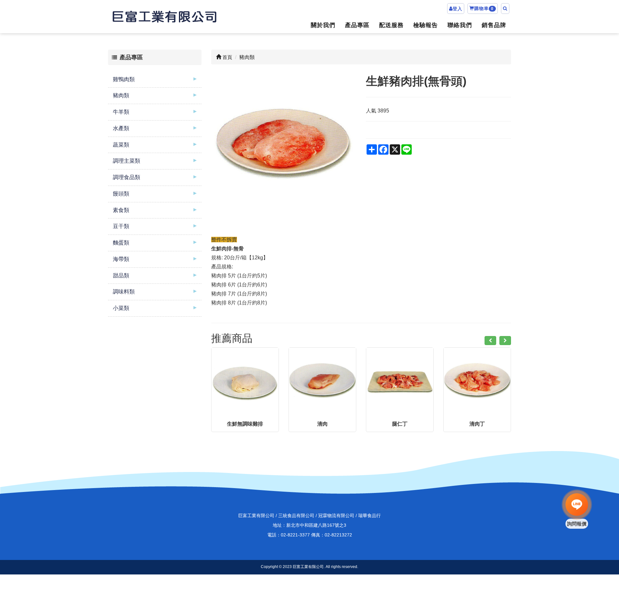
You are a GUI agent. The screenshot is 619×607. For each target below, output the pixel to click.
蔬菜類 (121, 145)
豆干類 (121, 226)
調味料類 (124, 292)
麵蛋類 (121, 243)
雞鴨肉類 (124, 79)
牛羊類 (121, 112)
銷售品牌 (494, 25)
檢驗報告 (425, 25)
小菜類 (121, 308)
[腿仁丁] (399, 381)
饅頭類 (121, 194)
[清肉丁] (477, 381)
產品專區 (357, 25)
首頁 (226, 57)
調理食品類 (126, 177)
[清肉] (322, 381)
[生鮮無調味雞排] (245, 381)
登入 (457, 8)
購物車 (484, 8)
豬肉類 (121, 95)
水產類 (121, 128)
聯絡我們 (459, 25)
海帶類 (121, 259)
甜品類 (121, 276)
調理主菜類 (126, 161)
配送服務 (391, 25)
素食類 (121, 210)
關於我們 (323, 25)
